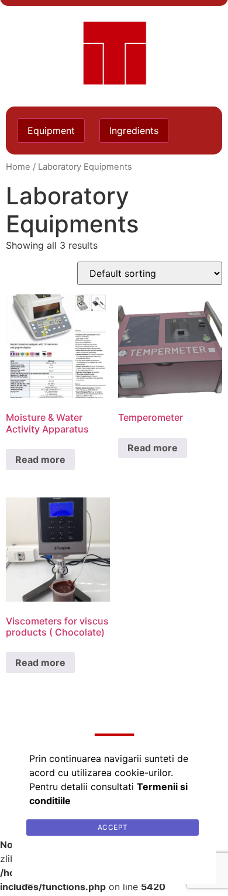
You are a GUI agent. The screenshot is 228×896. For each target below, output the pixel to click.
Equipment (51, 130)
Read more (40, 459)
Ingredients (133, 130)
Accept (113, 827)
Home (18, 167)
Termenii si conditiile (114, 855)
